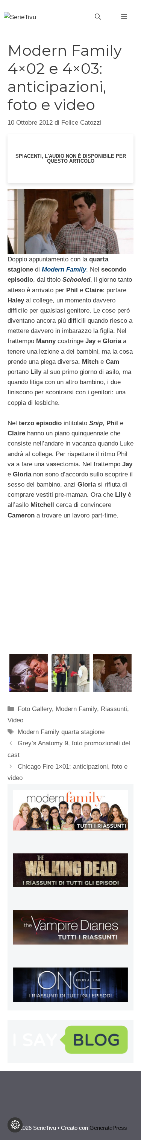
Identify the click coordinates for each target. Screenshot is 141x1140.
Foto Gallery (35, 709)
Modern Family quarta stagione (61, 732)
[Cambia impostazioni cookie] (15, 1124)
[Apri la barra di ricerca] (98, 17)
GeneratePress (108, 1128)
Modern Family (76, 709)
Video (15, 720)
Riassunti (114, 709)
